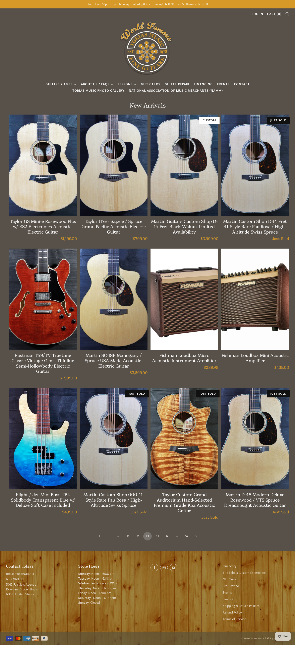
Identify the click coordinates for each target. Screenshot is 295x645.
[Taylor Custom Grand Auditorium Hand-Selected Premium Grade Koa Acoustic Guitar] (184, 438)
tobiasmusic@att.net (20, 574)
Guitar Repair (177, 84)
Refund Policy (232, 612)
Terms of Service (234, 619)
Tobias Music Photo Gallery (98, 90)
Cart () (274, 14)
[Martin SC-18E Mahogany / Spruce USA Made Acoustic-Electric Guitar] (114, 299)
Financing (203, 84)
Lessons (125, 84)
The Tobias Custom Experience (244, 573)
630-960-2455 (16, 579)
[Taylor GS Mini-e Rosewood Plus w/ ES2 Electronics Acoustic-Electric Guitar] (43, 165)
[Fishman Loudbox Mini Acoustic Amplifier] (255, 299)
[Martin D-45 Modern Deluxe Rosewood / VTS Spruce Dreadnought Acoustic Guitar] (255, 438)
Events (223, 84)
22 (128, 536)
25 (157, 536)
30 (186, 536)
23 (138, 536)
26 (167, 536)
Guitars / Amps (59, 84)
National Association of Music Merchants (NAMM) (176, 90)
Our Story (229, 566)
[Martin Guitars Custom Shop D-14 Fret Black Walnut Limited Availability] (184, 165)
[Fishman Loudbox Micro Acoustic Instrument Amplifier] (184, 299)
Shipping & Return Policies (241, 606)
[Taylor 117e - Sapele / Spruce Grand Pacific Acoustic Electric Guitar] (114, 165)
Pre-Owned (231, 586)
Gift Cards (150, 84)
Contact (242, 84)
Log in (257, 14)
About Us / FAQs (95, 84)
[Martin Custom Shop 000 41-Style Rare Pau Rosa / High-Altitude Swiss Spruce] (114, 438)
